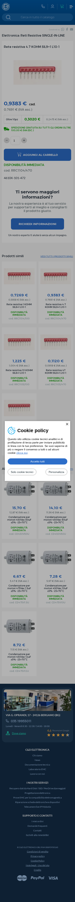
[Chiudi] (67, 424)
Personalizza (56, 471)
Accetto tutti (37, 461)
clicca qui (22, 452)
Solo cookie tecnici (22, 471)
